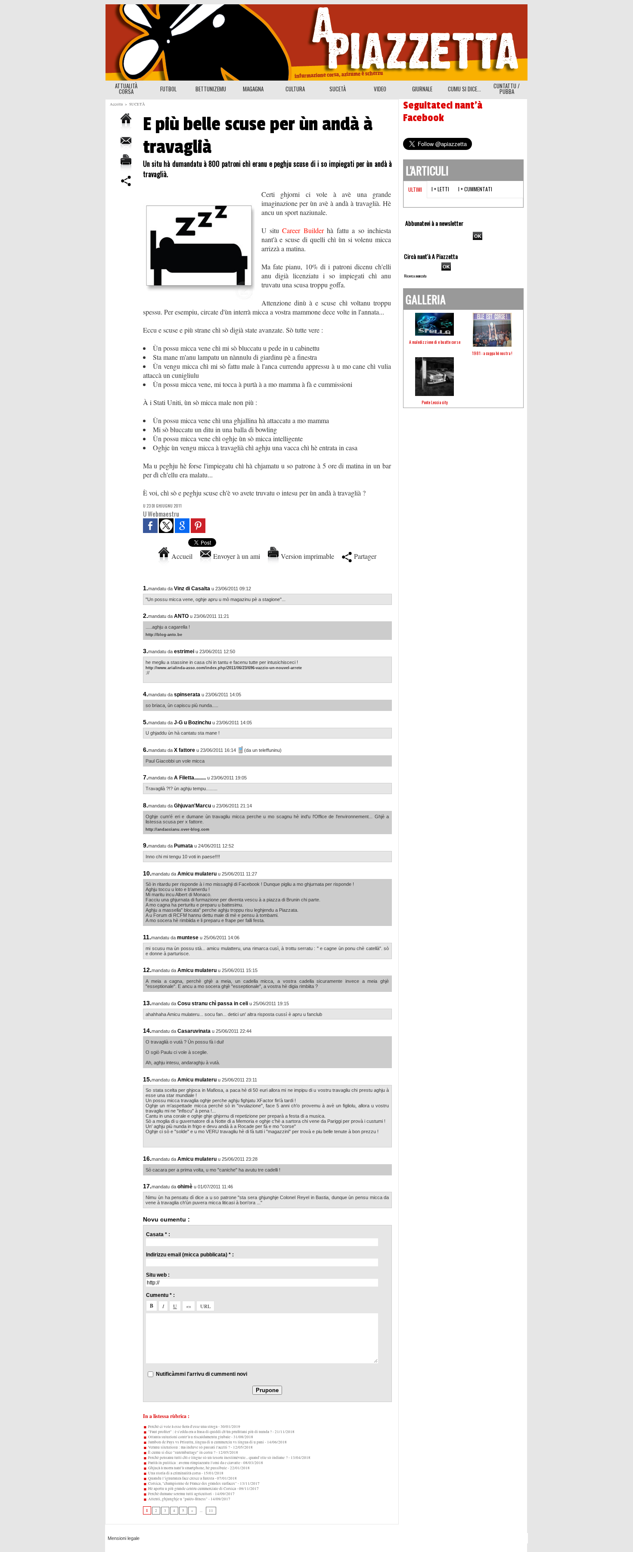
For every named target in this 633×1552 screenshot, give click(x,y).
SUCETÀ (337, 88)
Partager (364, 556)
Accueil (180, 556)
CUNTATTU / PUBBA (506, 88)
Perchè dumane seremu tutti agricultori (179, 1493)
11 (211, 1510)
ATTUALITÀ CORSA (126, 88)
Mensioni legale (124, 1538)
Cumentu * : (160, 1295)
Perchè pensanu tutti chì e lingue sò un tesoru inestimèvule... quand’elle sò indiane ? (217, 1457)
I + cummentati (475, 189)
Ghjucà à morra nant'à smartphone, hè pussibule (187, 1468)
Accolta (116, 104)
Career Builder (302, 230)
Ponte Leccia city (435, 402)
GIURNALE (422, 88)
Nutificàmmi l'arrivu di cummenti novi (201, 1374)
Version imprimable (306, 556)
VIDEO (380, 88)
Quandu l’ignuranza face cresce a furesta (180, 1478)
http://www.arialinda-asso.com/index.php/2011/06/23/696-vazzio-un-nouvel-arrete (224, 668)
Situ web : (158, 1275)
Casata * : (158, 1234)
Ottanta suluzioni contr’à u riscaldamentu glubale (188, 1437)
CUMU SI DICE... (464, 88)
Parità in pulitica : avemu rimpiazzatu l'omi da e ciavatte (193, 1462)
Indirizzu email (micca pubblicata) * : (190, 1255)
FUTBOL (168, 88)
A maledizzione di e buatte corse (434, 342)
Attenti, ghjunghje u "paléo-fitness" (177, 1499)
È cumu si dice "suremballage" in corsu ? (181, 1452)
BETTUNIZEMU (210, 88)
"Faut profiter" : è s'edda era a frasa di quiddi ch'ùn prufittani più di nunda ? (209, 1431)
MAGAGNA (253, 88)
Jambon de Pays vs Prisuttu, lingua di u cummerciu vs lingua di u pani (205, 1442)
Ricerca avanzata (415, 276)
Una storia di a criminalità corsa (174, 1473)
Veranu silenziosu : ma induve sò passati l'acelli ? (188, 1447)
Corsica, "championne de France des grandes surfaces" (192, 1483)
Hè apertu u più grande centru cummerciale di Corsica (191, 1488)
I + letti (440, 189)
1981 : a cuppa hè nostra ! (492, 353)
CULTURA (295, 88)
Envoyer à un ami (235, 556)
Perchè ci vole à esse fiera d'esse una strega (182, 1426)
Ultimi (415, 189)
